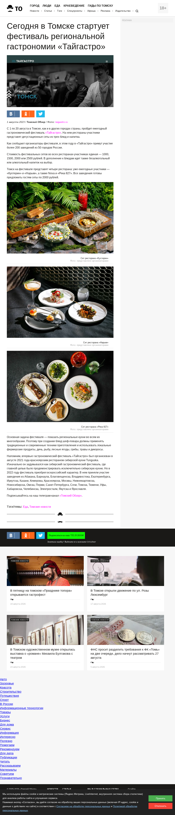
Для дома (7, 724)
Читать (5, 761)
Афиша (91, 10)
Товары (5, 712)
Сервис (5, 728)
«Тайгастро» (53, 132)
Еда (57, 5)
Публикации (8, 757)
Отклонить (160, 806)
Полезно (6, 741)
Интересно (7, 737)
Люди (47, 5)
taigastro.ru (61, 122)
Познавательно (11, 778)
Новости (34, 10)
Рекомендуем (9, 749)
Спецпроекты (74, 10)
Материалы (8, 769)
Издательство (123, 10)
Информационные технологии (21, 708)
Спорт (4, 700)
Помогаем (7, 745)
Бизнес (5, 720)
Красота (5, 687)
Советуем (7, 774)
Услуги (5, 716)
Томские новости (40, 506)
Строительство (10, 691)
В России (6, 704)
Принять (160, 798)
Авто (3, 679)
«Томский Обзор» (70, 495)
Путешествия (9, 695)
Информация (9, 732)
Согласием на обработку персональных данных (83, 806)
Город (34, 5)
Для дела (7, 753)
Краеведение (74, 5)
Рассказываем (10, 765)
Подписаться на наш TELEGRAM (66, 535)
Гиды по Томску (100, 5)
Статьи (48, 10)
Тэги (59, 10)
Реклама (105, 10)
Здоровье (7, 683)
